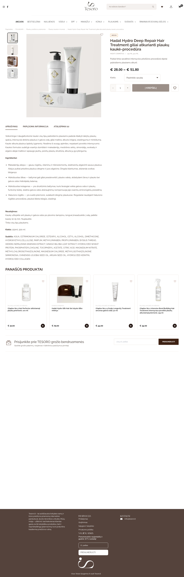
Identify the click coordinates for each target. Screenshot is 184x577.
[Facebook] (7, 7)
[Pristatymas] (83, 519)
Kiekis (113, 77)
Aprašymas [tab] (11, 126)
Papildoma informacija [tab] (35, 126)
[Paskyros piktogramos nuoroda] (171, 6)
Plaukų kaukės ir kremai (56, 29)
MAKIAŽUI (85, 22)
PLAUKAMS (113, 22)
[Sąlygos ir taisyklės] (86, 526)
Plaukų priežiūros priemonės (36, 29)
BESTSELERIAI (33, 22)
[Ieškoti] (153, 6)
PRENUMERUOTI (88, 552)
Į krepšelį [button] (43, 326)
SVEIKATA (129, 22)
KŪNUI (99, 22)
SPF (73, 22)
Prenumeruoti (168, 342)
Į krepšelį (151, 88)
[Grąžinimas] (83, 522)
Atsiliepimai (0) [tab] (61, 126)
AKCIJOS (20, 22)
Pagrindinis (9, 29)
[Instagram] (4, 7)
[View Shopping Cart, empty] (179, 7)
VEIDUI (62, 22)
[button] (66, 22)
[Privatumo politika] (86, 530)
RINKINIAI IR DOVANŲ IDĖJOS (153, 22)
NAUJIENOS (49, 22)
